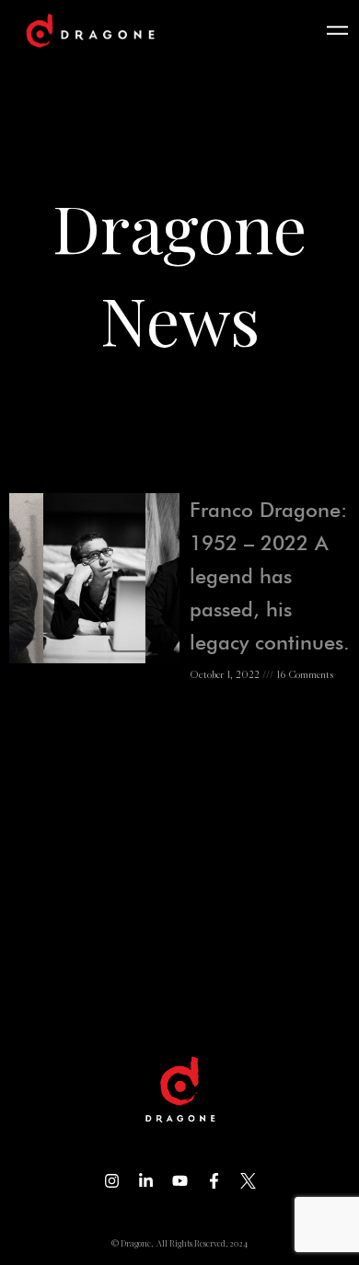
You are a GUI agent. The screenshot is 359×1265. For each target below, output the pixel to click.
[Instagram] (112, 1181)
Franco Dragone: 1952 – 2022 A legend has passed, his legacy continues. (270, 576)
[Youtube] (180, 1181)
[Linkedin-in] (146, 1181)
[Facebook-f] (214, 1181)
